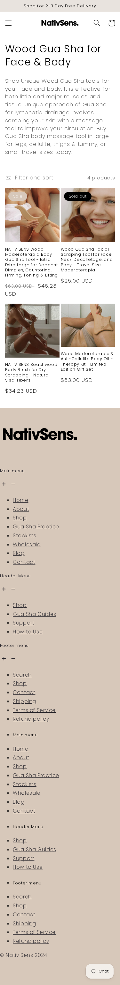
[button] (8, 23)
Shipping (24, 701)
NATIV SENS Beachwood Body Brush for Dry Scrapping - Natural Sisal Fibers (31, 372)
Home (20, 500)
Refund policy (31, 719)
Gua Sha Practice (36, 526)
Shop (20, 517)
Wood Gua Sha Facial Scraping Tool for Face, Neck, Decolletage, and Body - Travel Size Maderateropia (87, 260)
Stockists (24, 535)
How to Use (28, 631)
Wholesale (27, 544)
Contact (24, 562)
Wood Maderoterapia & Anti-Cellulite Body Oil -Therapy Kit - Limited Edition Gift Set (87, 361)
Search (22, 674)
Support (23, 622)
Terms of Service (34, 710)
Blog (19, 553)
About (21, 509)
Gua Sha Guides (34, 614)
